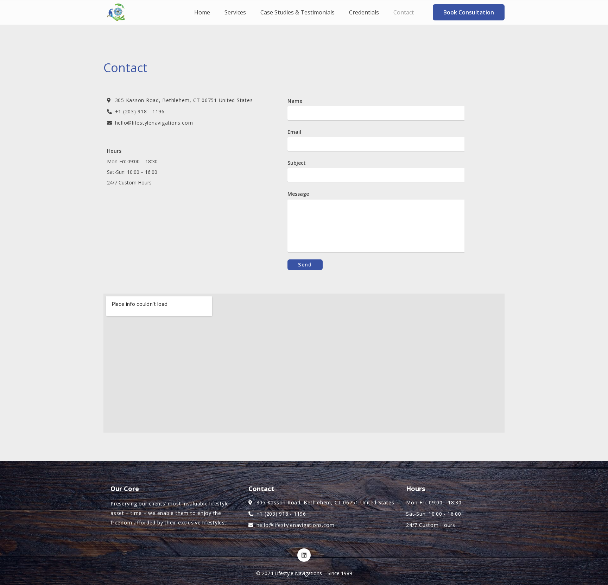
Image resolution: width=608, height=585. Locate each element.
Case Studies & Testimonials (297, 12)
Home (202, 12)
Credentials (364, 12)
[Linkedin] (304, 555)
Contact (403, 12)
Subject (296, 162)
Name (294, 101)
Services (235, 12)
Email (294, 131)
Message (298, 193)
